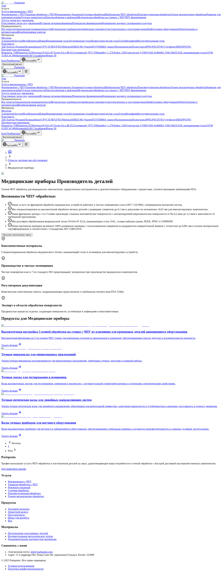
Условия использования (21, 566)
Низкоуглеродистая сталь (105, 40)
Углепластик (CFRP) (136, 52)
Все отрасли (8, 29)
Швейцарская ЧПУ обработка (121, 14)
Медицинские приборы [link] (21, 167)
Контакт (15, 60)
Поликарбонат (33, 46)
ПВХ (179, 46)
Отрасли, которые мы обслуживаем (27, 160)
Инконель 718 (9, 52)
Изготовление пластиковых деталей (28, 533)
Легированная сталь (80, 40)
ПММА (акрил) (106, 46)
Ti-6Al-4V (47, 52)
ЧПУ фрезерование (135, 17)
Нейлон (67, 46)
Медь (25, 40)
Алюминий (7, 40)
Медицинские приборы (63, 29)
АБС (3, 46)
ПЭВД (51, 46)
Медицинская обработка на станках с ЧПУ (101, 17)
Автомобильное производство (94, 29)
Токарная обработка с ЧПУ (40, 14)
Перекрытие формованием (87, 23)
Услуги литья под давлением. (17, 20)
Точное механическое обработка (188, 14)
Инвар (42, 40)
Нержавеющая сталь (57, 40)
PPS (184, 46)
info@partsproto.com (42, 551)
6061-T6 (163, 52)
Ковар (42, 55)
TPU (188, 46)
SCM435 (172, 52)
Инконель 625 (24, 52)
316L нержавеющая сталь (191, 52)
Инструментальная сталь (151, 40)
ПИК (74, 46)
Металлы (6, 38)
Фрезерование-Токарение (69, 14)
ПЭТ (95, 46)
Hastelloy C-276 (104, 52)
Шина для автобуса (18, 517)
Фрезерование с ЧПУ (13, 14)
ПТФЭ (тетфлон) (166, 46)
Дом (3, 5)
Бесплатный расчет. (13, 64)
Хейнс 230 (119, 52)
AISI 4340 (153, 52)
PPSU (149, 46)
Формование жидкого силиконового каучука (127, 23)
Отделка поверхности (33, 17)
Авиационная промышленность (32, 29)
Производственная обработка (154, 14)
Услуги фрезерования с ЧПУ (17, 11)
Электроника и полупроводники (129, 29)
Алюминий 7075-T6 (85, 52)
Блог (4, 60)
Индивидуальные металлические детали (30, 536)
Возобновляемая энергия (32, 32)
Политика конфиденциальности (26, 568)
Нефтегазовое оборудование (163, 29)
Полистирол (139, 46)
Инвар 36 (51, 55)
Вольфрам (131, 40)
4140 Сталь (33, 55)
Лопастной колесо (18, 512)
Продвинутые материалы (15, 49)
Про (9, 60)
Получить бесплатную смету (17, 235)
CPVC (44, 46)
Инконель (33, 40)
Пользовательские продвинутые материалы (32, 539)
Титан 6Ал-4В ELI (63, 52)
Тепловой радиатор (18, 509)
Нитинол (37, 52)
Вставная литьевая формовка (56, 23)
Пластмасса (7, 43)
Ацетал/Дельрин (15, 46)
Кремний (21, 55)
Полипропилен (123, 46)
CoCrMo (11, 55)
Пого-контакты (16, 514)
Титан (122, 40)
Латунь (18, 40)
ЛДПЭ (59, 46)
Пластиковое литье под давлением (20, 23)
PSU (154, 46)
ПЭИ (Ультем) (85, 46)
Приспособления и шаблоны (61, 17)
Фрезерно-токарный (19, 487)
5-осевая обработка (93, 14)
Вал (10, 520)
